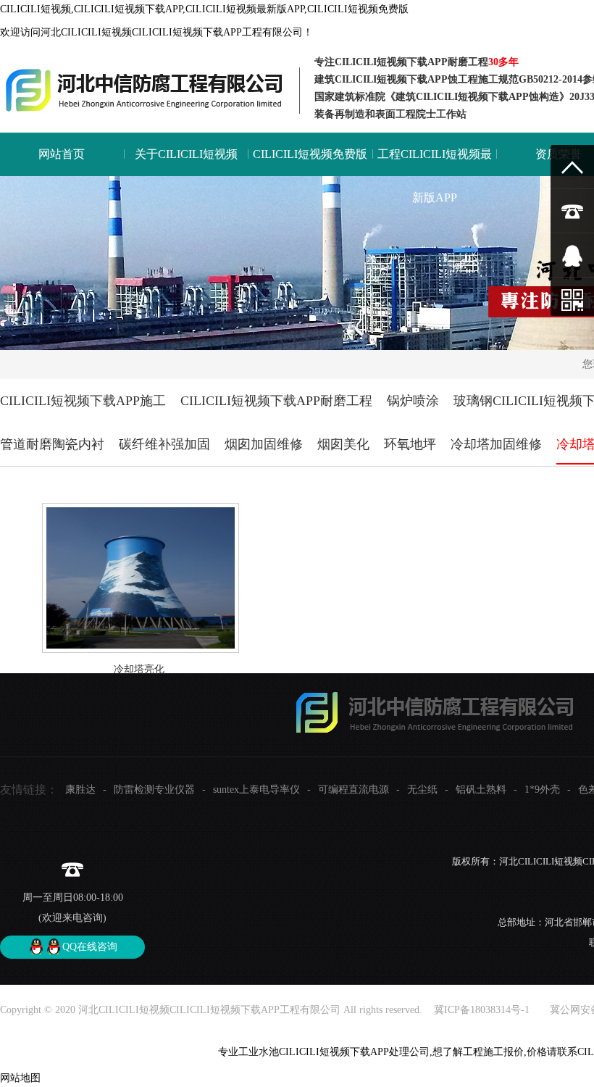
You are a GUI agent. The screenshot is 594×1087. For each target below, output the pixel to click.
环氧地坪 (410, 444)
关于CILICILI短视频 (186, 154)
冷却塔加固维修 (496, 444)
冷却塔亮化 (139, 669)
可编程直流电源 (353, 789)
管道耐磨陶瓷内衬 (52, 444)
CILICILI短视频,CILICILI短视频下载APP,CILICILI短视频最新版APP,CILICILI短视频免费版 (204, 9)
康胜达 (80, 789)
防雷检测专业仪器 (154, 789)
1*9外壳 (542, 789)
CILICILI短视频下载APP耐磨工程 (276, 400)
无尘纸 (422, 789)
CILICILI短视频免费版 (310, 154)
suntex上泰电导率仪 (256, 789)
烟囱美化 (343, 444)
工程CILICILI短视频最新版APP (434, 176)
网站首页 (61, 154)
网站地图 (20, 1078)
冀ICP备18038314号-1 (480, 1009)
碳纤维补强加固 (164, 444)
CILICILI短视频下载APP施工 (83, 400)
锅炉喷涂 (413, 400)
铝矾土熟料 (481, 789)
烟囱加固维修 (264, 444)
